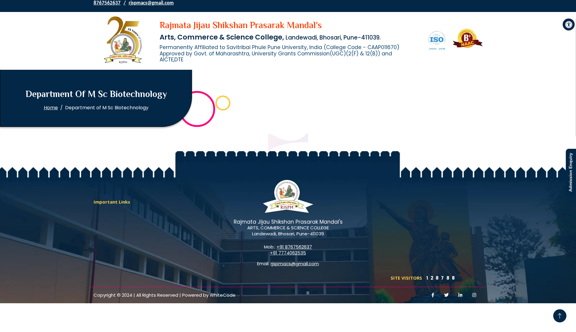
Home (51, 107)
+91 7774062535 (288, 253)
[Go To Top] (560, 316)
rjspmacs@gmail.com (151, 3)
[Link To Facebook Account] (433, 295)
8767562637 (107, 3)
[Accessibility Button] (569, 25)
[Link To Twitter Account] (446, 295)
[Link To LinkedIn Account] (460, 295)
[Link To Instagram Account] (474, 295)
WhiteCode (223, 295)
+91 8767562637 (294, 247)
